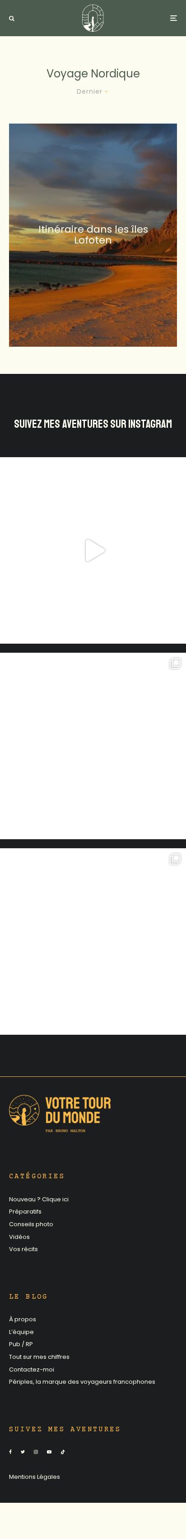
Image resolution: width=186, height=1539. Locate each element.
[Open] (93, 550)
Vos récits (23, 1249)
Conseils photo (31, 1224)
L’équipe (21, 1332)
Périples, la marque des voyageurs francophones (82, 1381)
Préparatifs (25, 1211)
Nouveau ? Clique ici (39, 1199)
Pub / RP (21, 1344)
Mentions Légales (34, 1476)
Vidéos (19, 1237)
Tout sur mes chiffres (39, 1357)
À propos (22, 1319)
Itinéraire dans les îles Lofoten (93, 235)
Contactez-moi (31, 1369)
